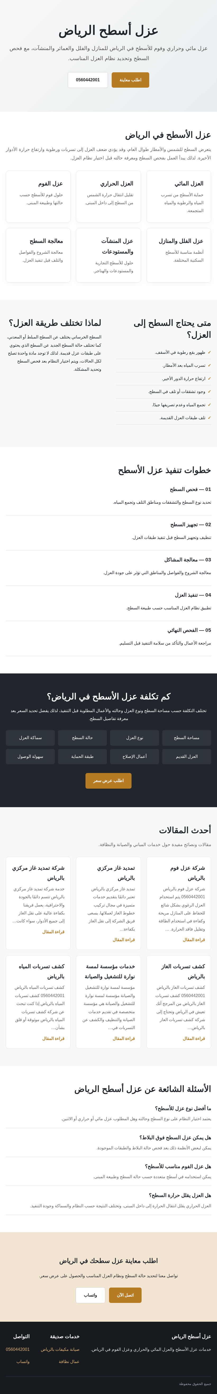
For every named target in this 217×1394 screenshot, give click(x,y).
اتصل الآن (125, 1295)
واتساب (90, 1295)
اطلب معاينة (130, 80)
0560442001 (88, 80)
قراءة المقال (194, 939)
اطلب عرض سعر (108, 780)
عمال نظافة (69, 1361)
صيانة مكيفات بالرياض (60, 1349)
